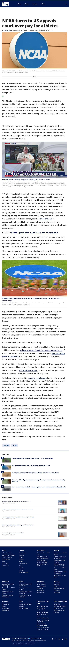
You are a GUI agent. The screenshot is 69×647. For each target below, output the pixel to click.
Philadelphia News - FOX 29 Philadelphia (42, 557)
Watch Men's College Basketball (43, 621)
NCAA (14, 445)
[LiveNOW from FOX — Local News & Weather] (8, 4)
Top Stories (22, 553)
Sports (25, 30)
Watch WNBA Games (43, 627)
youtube (52, 639)
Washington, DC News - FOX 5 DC (42, 561)
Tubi (3, 561)
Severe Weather (41, 586)
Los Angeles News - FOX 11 (25, 588)
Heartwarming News (25, 604)
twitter (62, 639)
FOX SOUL (5, 563)
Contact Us (57, 604)
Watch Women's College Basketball (42, 624)
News (21, 550)
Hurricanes (40, 588)
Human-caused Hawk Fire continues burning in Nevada (18, 517)
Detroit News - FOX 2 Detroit (8, 588)
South (56, 550)
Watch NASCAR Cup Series (42, 615)
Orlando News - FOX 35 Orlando (60, 557)
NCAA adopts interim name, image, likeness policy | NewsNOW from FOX (26, 180)
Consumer (57, 590)
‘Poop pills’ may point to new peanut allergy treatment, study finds (35, 473)
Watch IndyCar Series (43, 618)
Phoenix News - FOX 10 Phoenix (25, 585)
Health (21, 568)
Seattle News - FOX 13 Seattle (25, 596)
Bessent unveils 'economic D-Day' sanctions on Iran (16, 501)
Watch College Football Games (41, 609)
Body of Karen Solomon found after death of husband (17, 509)
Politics (21, 559)
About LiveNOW (60, 601)
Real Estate (57, 592)
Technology (5, 608)
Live (3, 550)
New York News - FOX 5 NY (43, 553)
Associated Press (17, 30)
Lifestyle (21, 570)
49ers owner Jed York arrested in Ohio (13, 533)
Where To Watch (7, 553)
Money (56, 581)
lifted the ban (46, 219)
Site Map (56, 612)
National (21, 555)
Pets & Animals (23, 608)
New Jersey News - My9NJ (42, 565)
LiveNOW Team (58, 608)
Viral (21, 601)
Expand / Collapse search (66, 3)
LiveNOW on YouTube (8, 555)
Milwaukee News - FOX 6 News (7, 596)
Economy (56, 584)
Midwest (5, 581)
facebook (55, 639)
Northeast (41, 550)
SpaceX (4, 606)
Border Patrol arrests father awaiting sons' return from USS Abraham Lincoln (39, 487)
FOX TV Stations (7, 557)
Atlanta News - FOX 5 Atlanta (60, 553)
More (43, 4)
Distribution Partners (60, 606)
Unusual (21, 606)
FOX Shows (5, 566)
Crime (21, 561)
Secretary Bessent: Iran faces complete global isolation (18, 525)
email (66, 639)
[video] (62, 502)
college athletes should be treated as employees (41, 350)
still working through (28, 370)
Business (56, 586)
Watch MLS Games (42, 630)
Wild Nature (5, 610)
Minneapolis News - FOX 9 (8, 592)
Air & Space (5, 604)
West (21, 581)
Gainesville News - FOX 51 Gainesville (59, 565)
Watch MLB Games (42, 612)
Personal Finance (59, 588)
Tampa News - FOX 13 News (59, 561)
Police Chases (23, 563)
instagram (59, 639)
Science (5, 601)
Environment (40, 590)
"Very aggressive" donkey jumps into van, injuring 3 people (32, 458)
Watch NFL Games (42, 606)
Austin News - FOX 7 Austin (60, 576)
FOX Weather (6, 559)
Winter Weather (41, 584)
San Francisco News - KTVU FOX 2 (25, 592)
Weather (40, 581)
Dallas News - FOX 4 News (60, 568)
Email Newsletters (59, 610)
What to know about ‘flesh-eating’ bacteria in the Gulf (31, 465)
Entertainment (23, 572)
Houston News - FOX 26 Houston (60, 572)
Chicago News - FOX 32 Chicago (8, 585)
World (21, 557)
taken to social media (37, 378)
